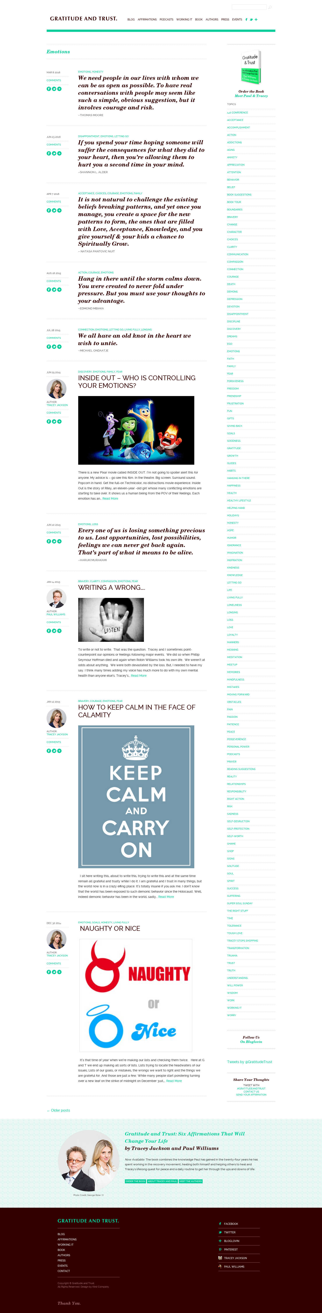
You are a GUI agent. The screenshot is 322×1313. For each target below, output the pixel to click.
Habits (231, 470)
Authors (212, 19)
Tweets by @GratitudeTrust (249, 1062)
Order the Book (251, 91)
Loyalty (232, 634)
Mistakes (233, 687)
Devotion (233, 306)
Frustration (235, 403)
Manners (233, 642)
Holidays (233, 515)
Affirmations (147, 19)
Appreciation (235, 164)
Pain (230, 709)
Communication (237, 254)
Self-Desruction (238, 821)
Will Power (235, 985)
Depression (234, 299)
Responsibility (236, 791)
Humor (231, 537)
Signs (230, 858)
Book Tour (234, 202)
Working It (184, 19)
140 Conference (237, 112)
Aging (231, 150)
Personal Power (238, 746)
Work (231, 1000)
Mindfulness (235, 679)
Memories (233, 672)
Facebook (231, 1223)
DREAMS (232, 336)
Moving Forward (238, 694)
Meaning (232, 649)
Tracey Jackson (57, 405)
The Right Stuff (237, 910)
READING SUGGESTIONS (241, 769)
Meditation (234, 657)
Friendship (234, 396)
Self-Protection (238, 828)
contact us (251, 1091)
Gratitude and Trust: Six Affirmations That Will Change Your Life (185, 1137)
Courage (113, 193)
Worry (231, 1015)
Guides (231, 463)
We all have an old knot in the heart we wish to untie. (134, 339)
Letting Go (121, 136)
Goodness (234, 440)
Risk (229, 806)
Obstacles (234, 702)
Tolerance (234, 925)
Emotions (84, 71)
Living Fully (132, 329)
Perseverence (236, 739)
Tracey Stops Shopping (242, 940)
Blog (131, 19)
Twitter (229, 1232)
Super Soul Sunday (240, 903)
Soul (230, 873)
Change (232, 224)
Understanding (237, 978)
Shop (230, 851)
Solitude (233, 866)
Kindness (233, 567)
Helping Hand (236, 508)
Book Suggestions (239, 194)
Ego (229, 344)
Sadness (232, 814)
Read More (110, 498)
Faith (230, 358)
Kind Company (100, 1286)
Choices (101, 193)
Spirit (231, 881)
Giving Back (234, 426)
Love (230, 627)
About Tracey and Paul (162, 1181)
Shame (231, 843)
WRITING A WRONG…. (111, 587)
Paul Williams (56, 614)
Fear (119, 371)
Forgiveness (235, 381)
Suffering (233, 896)
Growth (232, 455)
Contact (64, 1271)
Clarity (95, 581)
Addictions (234, 142)
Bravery (83, 581)
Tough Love (234, 933)
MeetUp (232, 664)
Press (225, 19)
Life (229, 590)
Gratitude (234, 448)
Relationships (236, 784)
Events (237, 19)
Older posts (58, 1110)
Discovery (85, 371)
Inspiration (234, 560)
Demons (232, 291)
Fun (229, 411)
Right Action (235, 799)
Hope (230, 530)
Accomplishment (238, 127)
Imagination (235, 552)
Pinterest (231, 1249)
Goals (96, 922)
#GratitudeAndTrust (251, 1088)
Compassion (109, 581)
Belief (231, 187)
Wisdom (232, 993)
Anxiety (232, 157)
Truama (232, 955)
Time (230, 918)
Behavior (233, 179)
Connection (86, 329)
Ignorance (234, 545)
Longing (146, 329)
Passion (232, 717)
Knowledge (235, 575)
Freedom (233, 388)
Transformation (238, 948)
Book (199, 19)
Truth (231, 970)
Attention (234, 172)
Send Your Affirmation (251, 1094)
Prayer (231, 761)
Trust (231, 963)
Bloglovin (231, 1241)
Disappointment (88, 136)
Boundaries (234, 209)
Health (232, 493)
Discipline (233, 321)
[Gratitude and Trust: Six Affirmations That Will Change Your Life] (83, 21)
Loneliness (234, 605)
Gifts (230, 418)
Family (138, 193)
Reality (232, 776)
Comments (54, 80)
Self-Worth (235, 836)
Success (233, 888)
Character (234, 232)
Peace (231, 731)
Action (82, 272)
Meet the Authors (191, 1181)
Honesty (97, 71)
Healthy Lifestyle (239, 500)
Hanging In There (238, 478)
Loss (95, 524)
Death (231, 284)
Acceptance (86, 193)
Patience (233, 724)
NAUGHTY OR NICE (109, 928)
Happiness (234, 485)
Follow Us (251, 1039)
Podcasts (166, 19)
